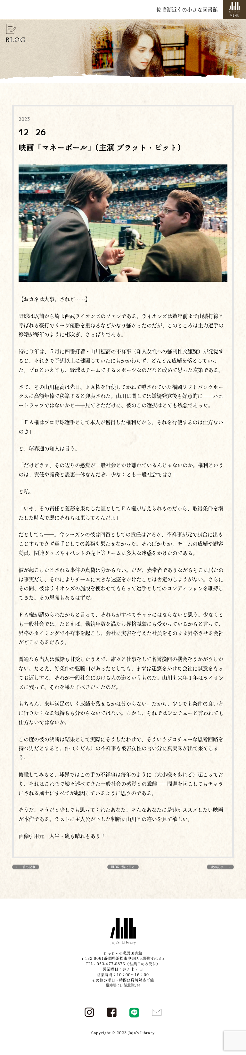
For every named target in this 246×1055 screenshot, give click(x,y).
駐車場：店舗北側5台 (123, 985)
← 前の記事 (25, 867)
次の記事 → (220, 867)
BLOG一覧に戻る (123, 867)
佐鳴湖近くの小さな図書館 (187, 9)
